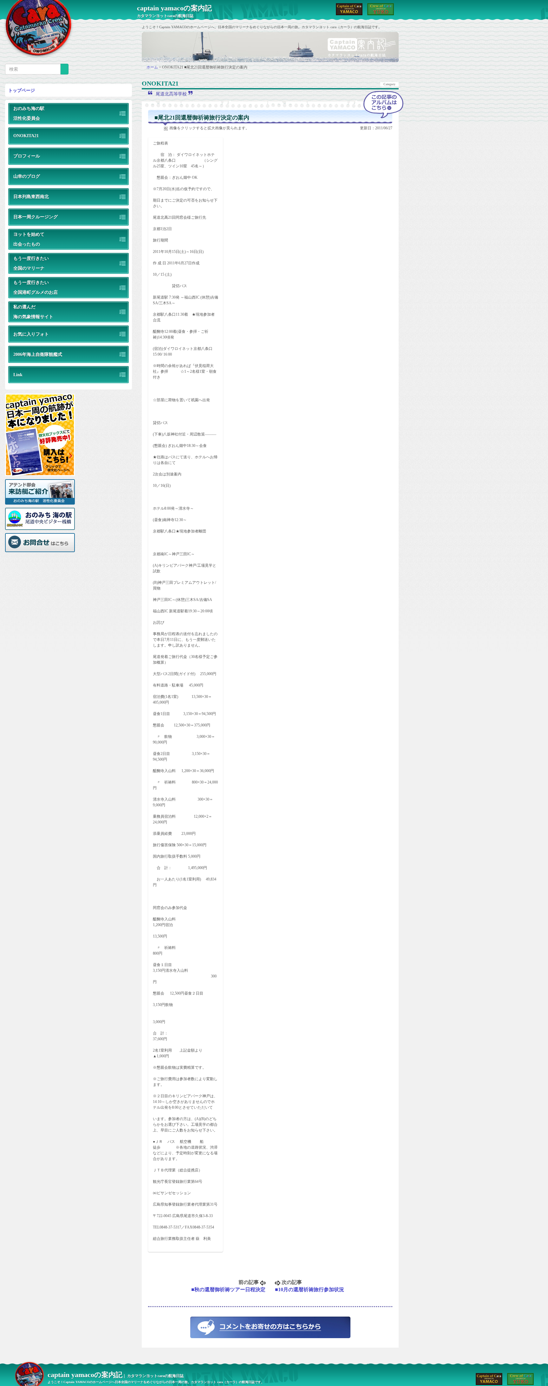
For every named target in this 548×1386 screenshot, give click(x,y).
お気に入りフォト (31, 334)
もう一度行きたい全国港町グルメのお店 (35, 287)
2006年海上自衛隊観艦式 (37, 354)
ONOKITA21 (26, 135)
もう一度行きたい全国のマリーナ (31, 263)
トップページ (21, 90)
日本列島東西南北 (31, 196)
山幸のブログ (26, 176)
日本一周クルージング (35, 216)
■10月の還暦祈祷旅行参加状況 (309, 1289)
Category (389, 84)
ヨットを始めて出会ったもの (28, 239)
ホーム (153, 67)
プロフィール (26, 155)
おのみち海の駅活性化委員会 (28, 113)
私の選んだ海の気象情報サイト (33, 311)
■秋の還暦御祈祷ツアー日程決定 (228, 1289)
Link (18, 374)
